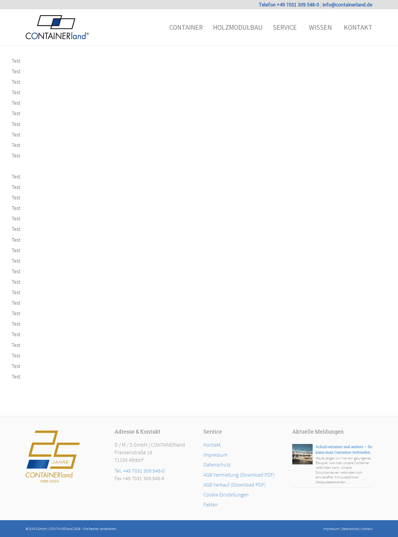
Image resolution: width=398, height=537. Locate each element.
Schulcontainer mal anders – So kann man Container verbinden (344, 449)
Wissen (320, 27)
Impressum (215, 454)
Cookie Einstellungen (226, 494)
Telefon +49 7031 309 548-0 (289, 4)
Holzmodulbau (238, 27)
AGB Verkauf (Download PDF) (234, 484)
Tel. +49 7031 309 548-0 (140, 470)
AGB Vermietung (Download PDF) (239, 474)
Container (186, 27)
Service (285, 27)
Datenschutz (216, 464)
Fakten (210, 504)
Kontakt (358, 27)
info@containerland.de (347, 4)
